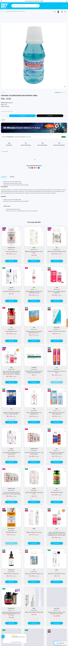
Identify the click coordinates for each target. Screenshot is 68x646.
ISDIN (34, 287)
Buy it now (50, 115)
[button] (1, 1)
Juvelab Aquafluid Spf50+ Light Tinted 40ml (34, 493)
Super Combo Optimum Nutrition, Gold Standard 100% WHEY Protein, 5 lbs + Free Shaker (11, 614)
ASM (11, 408)
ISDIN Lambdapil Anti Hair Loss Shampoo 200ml (34, 413)
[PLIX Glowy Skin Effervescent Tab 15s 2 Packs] (56, 356)
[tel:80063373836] (63, 5)
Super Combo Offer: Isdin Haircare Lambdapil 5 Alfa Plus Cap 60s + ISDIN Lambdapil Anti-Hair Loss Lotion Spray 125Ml (57, 534)
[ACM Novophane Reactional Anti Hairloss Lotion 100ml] (56, 437)
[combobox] (26, 5)
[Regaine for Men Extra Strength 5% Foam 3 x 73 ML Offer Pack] (11, 397)
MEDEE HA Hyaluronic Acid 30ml (34, 532)
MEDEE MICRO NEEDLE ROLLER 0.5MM (34, 612)
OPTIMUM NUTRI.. (11, 608)
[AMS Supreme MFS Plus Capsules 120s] (34, 558)
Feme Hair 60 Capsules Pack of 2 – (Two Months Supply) (34, 453)
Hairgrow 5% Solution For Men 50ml (56, 331)
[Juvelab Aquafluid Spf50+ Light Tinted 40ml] (34, 477)
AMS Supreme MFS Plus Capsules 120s (34, 573)
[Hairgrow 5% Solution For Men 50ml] (56, 316)
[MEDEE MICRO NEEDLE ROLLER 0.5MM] (34, 597)
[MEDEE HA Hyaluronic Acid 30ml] (34, 517)
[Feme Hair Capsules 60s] (11, 236)
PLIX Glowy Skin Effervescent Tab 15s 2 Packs (57, 372)
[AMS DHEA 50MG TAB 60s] (56, 477)
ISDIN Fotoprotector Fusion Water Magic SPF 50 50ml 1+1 (34, 332)
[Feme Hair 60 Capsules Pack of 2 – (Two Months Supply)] (34, 437)
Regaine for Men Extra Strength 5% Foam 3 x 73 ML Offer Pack (11, 413)
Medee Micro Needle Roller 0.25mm (56, 573)
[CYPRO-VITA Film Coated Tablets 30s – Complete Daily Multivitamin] (34, 356)
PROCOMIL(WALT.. (11, 528)
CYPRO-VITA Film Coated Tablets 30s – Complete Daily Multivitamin (34, 372)
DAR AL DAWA (56, 327)
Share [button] (3, 120)
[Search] (37, 5)
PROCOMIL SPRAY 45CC (11, 532)
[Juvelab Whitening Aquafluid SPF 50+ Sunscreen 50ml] (11, 437)
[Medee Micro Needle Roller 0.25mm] (56, 558)
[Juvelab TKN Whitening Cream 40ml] (11, 276)
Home (2, 11)
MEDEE (34, 247)
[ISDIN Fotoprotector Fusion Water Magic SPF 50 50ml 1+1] (34, 316)
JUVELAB (11, 287)
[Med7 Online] (4, 5)
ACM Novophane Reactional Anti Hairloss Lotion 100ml (56, 453)
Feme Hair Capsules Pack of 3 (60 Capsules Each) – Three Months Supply (11, 493)
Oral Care (10, 102)
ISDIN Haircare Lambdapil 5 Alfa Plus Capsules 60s (56, 292)
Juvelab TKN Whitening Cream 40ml (11, 291)
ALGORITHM (34, 367)
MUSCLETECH (56, 608)
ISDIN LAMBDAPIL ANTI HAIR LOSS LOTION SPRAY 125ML (34, 292)
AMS (57, 247)
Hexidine (7, 106)
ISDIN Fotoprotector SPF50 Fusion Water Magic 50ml (57, 413)
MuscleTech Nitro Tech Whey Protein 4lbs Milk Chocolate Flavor (56, 613)
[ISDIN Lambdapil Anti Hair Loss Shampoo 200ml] (34, 397)
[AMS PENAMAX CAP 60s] (11, 316)
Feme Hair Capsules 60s (11, 251)
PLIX (57, 367)
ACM (57, 448)
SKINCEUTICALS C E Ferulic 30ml (11, 573)
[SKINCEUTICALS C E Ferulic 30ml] (11, 558)
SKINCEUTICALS (11, 569)
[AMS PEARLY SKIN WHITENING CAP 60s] (56, 236)
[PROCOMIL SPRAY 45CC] (11, 517)
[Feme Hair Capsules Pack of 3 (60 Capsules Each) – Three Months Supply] (11, 477)
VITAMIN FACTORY (11, 247)
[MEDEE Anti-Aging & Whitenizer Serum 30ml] (34, 236)
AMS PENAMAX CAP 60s (11, 331)
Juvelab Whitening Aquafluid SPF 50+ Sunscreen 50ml (11, 453)
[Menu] (66, 6)
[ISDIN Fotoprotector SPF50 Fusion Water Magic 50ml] (56, 397)
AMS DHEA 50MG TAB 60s (57, 492)
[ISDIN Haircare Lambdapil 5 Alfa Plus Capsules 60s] (56, 276)
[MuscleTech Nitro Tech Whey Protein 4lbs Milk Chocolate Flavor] (56, 597)
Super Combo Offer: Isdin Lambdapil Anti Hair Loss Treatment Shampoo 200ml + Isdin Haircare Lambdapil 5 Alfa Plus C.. (11, 373)
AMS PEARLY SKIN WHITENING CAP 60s (57, 251)
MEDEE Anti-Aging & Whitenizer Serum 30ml (34, 252)
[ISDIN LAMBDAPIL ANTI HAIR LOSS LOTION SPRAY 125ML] (34, 276)
